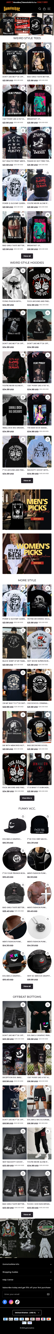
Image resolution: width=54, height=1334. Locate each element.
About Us (6, 1268)
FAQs (4, 1284)
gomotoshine (29, 1328)
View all (27, 256)
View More (27, 798)
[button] (39, 8)
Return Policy (7, 1276)
